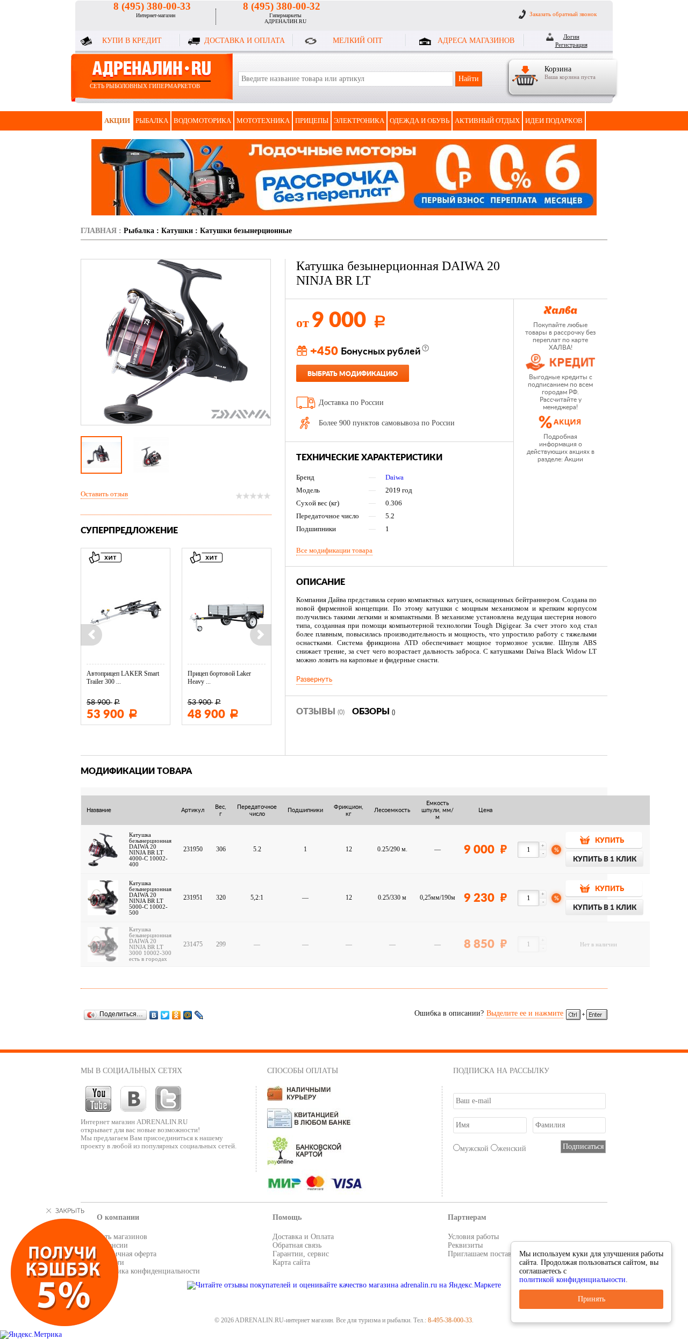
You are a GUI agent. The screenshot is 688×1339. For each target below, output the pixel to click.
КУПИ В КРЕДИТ (132, 41)
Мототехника (263, 121)
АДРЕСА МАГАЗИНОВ (476, 41)
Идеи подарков (554, 121)
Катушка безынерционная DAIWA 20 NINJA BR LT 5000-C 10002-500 (150, 898)
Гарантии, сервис (301, 1254)
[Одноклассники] (176, 1015)
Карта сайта (291, 1262)
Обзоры (373, 711)
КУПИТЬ (609, 840)
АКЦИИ (117, 121)
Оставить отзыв (104, 494)
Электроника (359, 121)
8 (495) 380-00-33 (152, 6)
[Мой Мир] (188, 1015)
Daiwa (394, 477)
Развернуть (314, 679)
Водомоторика (202, 121)
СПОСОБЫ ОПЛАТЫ (302, 1071)
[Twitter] (165, 1015)
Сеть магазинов (122, 1237)
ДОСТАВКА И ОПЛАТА (244, 41)
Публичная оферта (126, 1254)
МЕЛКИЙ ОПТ (358, 41)
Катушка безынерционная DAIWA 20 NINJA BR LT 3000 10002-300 (150, 941)
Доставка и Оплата (303, 1237)
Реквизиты (465, 1245)
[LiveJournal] (199, 1015)
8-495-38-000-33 (450, 1320)
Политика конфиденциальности (148, 1271)
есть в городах (148, 959)
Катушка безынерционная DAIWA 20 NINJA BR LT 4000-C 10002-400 (150, 849)
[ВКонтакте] (154, 1015)
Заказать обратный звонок (563, 14)
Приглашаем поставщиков (490, 1254)
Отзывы (320, 711)
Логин (571, 36)
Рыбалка (151, 121)
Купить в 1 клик (604, 859)
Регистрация (571, 44)
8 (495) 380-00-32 (281, 6)
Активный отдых (487, 121)
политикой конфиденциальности (572, 1280)
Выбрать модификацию (352, 374)
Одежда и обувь (419, 121)
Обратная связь (297, 1245)
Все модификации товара (334, 550)
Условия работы (473, 1237)
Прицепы (311, 121)
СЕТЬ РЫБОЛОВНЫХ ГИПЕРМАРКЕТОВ (145, 86)
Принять (591, 1299)
